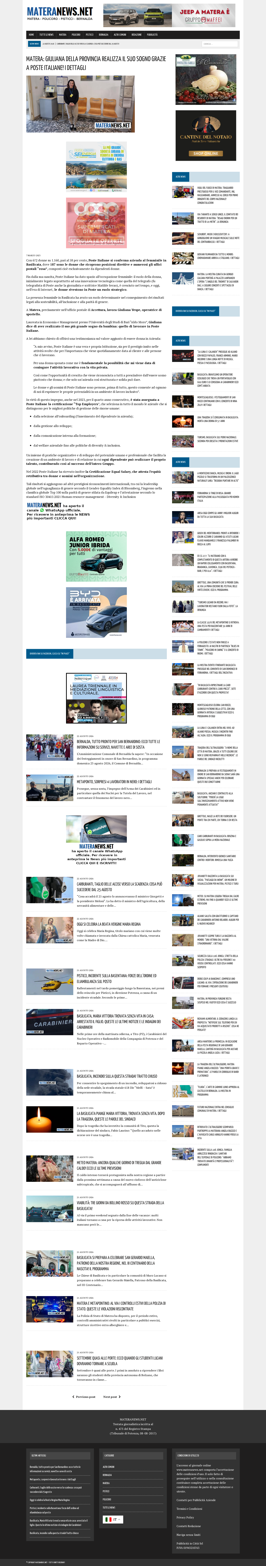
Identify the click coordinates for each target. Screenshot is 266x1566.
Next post (110, 1397)
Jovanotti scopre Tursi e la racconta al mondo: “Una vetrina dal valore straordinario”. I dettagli (216, 939)
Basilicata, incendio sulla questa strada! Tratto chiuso (117, 1076)
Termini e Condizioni (189, 1508)
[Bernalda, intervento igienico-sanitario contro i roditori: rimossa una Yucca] (183, 864)
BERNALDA (103, 34)
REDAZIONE (137, 34)
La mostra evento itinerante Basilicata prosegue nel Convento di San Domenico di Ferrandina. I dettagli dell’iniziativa (217, 668)
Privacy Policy (185, 1517)
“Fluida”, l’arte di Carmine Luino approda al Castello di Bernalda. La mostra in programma (218, 1090)
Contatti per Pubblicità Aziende (196, 1500)
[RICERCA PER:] (220, 43)
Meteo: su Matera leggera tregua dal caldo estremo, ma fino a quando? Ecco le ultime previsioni (218, 899)
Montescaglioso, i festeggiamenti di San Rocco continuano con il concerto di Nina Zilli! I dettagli (217, 401)
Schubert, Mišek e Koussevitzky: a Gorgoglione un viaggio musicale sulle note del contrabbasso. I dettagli (218, 237)
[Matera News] (60, 13)
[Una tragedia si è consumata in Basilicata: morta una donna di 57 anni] (183, 425)
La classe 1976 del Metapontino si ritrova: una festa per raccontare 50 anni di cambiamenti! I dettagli (218, 626)
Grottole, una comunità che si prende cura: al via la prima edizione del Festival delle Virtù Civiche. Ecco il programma (218, 586)
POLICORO (76, 34)
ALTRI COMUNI (120, 34)
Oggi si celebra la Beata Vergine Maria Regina (109, 924)
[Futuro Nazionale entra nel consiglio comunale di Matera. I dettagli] (183, 1115)
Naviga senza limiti (188, 1535)
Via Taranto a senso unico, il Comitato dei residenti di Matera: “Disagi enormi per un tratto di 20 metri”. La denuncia (217, 218)
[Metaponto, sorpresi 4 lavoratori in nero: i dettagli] (49, 799)
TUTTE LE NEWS (46, 34)
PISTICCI (89, 34)
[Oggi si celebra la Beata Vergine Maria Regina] (49, 941)
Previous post (85, 1397)
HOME (31, 34)
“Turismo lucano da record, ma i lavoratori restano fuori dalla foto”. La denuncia (217, 606)
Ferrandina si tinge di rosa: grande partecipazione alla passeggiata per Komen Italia (218, 496)
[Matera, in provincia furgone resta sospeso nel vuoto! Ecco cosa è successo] (183, 1006)
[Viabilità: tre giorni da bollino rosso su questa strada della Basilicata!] (49, 1220)
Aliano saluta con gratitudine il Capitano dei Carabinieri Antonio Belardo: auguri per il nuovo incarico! (218, 919)
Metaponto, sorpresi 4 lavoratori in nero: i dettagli (114, 781)
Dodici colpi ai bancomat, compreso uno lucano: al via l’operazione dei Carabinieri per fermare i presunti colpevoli (217, 982)
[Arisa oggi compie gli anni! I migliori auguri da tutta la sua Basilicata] (183, 521)
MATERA (62, 34)
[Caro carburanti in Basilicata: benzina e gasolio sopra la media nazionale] (183, 844)
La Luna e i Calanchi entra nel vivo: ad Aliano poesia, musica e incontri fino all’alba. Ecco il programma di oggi (215, 731)
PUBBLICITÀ (152, 34)
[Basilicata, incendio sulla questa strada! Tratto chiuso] (49, 1093)
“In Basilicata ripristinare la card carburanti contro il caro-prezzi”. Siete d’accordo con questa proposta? (216, 688)
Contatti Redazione (189, 1526)
